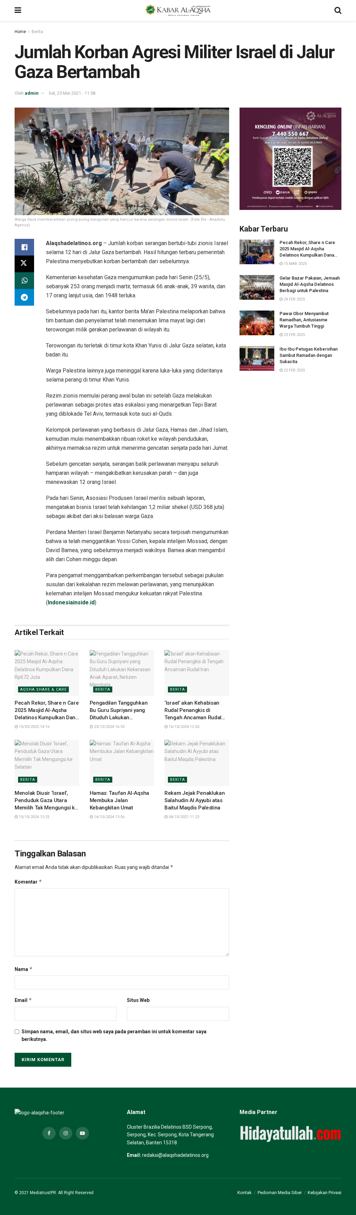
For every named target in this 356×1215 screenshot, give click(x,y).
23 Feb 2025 (294, 334)
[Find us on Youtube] (82, 1133)
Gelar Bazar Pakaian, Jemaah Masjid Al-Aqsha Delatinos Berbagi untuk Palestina (310, 284)
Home (20, 31)
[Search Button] (337, 10)
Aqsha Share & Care (43, 689)
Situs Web (138, 1000)
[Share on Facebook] (24, 247)
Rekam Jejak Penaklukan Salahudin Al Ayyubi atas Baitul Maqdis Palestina (194, 800)
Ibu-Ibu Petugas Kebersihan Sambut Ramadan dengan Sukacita (309, 355)
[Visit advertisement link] (290, 159)
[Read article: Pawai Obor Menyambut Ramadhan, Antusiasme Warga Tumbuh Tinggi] (257, 323)
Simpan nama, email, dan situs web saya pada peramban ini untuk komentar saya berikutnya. (114, 1035)
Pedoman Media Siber (280, 1192)
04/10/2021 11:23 (183, 817)
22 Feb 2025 (294, 370)
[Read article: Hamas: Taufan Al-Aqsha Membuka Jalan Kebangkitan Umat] (122, 763)
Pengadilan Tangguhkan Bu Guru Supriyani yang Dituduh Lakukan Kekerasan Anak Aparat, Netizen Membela (119, 717)
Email (23, 1000)
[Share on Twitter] (24, 264)
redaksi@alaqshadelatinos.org (175, 1155)
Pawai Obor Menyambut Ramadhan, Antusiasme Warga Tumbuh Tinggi (304, 320)
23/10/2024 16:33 (108, 726)
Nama (24, 969)
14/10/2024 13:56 (108, 817)
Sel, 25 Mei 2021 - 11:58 (72, 93)
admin (32, 93)
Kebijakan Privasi (324, 1192)
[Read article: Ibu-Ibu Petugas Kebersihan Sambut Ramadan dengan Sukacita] (257, 358)
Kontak (244, 1192)
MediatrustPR (43, 1192)
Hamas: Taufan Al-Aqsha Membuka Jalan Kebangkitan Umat (119, 800)
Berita (37, 31)
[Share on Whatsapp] (24, 280)
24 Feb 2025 (294, 299)
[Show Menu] (18, 10)
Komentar (28, 881)
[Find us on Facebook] (49, 1133)
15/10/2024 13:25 (33, 817)
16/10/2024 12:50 (183, 726)
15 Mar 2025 (295, 263)
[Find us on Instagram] (65, 1133)
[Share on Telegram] (24, 297)
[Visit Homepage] (178, 10)
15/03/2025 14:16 (33, 726)
